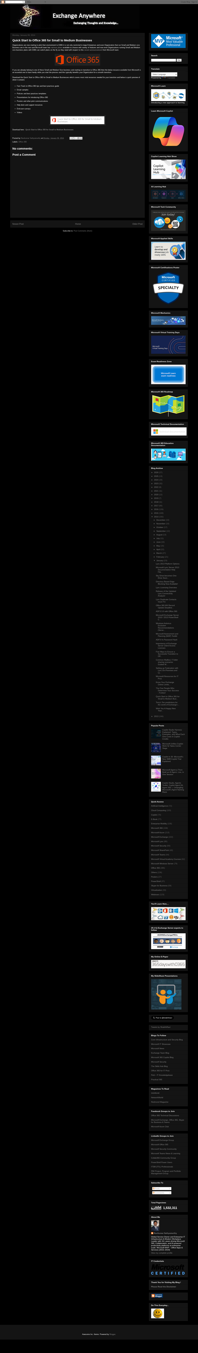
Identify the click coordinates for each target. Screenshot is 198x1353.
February (160, 557)
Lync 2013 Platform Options (167, 564)
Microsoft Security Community (164, 1149)
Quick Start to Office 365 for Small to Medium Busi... (168, 697)
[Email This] (71, 138)
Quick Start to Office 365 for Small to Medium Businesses (49, 130)
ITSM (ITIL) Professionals (162, 1167)
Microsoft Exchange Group (162, 1140)
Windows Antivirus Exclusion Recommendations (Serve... (165, 626)
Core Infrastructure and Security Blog (167, 1040)
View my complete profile (161, 1253)
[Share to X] (76, 138)
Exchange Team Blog (160, 1053)
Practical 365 (156, 1079)
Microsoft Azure (157, 832)
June (158, 542)
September (161, 531)
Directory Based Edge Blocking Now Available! (167, 582)
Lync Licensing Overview (166, 587)
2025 (156, 476)
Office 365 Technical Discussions (165, 1115)
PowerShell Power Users (161, 1162)
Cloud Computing (158, 810)
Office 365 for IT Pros (160, 1071)
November (161, 524)
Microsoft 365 (157, 828)
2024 (156, 480)
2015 (156, 513)
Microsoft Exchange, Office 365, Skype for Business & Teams (167, 1121)
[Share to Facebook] (78, 138)
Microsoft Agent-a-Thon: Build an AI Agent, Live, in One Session (173, 772)
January (160, 560)
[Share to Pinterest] (81, 138)
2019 (156, 498)
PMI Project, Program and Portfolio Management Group (166, 1172)
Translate (171, 78)
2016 (156, 509)
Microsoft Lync (157, 841)
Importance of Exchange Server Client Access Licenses (166, 645)
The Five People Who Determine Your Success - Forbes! (167, 690)
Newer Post (18, 224)
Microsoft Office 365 (159, 1144)
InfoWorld (155, 1093)
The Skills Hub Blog (159, 1066)
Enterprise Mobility (159, 824)
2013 (156, 716)
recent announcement (93, 50)
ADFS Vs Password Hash (166, 640)
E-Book (154, 819)
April (158, 549)
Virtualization (156, 890)
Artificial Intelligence (159, 806)
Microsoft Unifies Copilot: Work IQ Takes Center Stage (172, 746)
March (159, 553)
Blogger (112, 1334)
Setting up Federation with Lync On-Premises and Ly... (167, 670)
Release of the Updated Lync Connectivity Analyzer (166, 593)
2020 (156, 494)
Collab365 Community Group (163, 1158)
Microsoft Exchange (159, 837)
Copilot (154, 815)
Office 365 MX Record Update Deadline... (165, 606)
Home (78, 224)
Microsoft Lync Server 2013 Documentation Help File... (167, 569)
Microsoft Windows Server (162, 863)
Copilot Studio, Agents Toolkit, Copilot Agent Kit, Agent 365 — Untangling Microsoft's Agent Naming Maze (173, 787)
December (161, 520)
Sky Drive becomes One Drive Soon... (166, 577)
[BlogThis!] (73, 138)
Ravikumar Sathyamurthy (165, 1233)
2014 (156, 517)
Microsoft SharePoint (160, 850)
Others (154, 872)
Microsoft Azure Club (160, 1126)
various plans (56, 47)
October (160, 527)
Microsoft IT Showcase (161, 1044)
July (158, 538)
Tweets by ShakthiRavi (160, 1027)
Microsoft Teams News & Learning (165, 1153)
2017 (156, 506)
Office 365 (23, 142)
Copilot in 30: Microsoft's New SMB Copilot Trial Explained (172, 759)
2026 (156, 472)
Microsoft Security (158, 846)
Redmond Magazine (159, 1102)
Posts (157, 1188)
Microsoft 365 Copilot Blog (162, 1057)
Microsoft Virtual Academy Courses (166, 859)
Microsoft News (157, 1048)
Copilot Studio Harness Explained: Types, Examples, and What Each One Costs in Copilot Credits (173, 734)
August (159, 535)
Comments (159, 1193)
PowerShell (156, 881)
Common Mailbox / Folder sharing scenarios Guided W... (167, 662)
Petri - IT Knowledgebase (162, 1075)
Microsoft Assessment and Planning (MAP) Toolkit (167, 635)
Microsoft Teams (158, 855)
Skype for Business (159, 886)
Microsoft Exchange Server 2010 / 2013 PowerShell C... (167, 617)
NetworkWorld (157, 1097)
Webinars (155, 894)
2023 (156, 483)
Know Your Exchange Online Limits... (165, 683)
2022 (156, 487)
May (158, 546)
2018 (156, 502)
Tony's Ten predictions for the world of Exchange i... (167, 703)
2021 (156, 491)
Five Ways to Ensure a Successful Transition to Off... (167, 654)
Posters (154, 877)
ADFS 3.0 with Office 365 (166, 611)
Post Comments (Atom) (83, 231)
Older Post (137, 224)
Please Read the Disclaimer (163, 1287)
